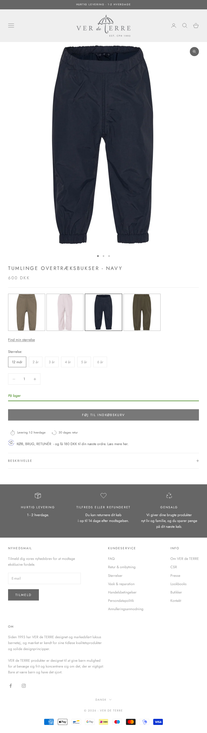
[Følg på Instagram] (23, 685)
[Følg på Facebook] (10, 685)
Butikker (176, 592)
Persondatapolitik (121, 600)
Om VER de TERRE (184, 558)
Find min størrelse (21, 339)
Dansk (101, 700)
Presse (175, 575)
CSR (173, 566)
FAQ (111, 558)
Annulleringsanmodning (125, 608)
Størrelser (115, 575)
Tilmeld (23, 594)
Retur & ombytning (122, 566)
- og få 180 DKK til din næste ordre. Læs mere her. (90, 443)
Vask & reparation (121, 583)
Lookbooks (178, 583)
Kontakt (175, 600)
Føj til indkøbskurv (103, 415)
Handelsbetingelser (122, 592)
